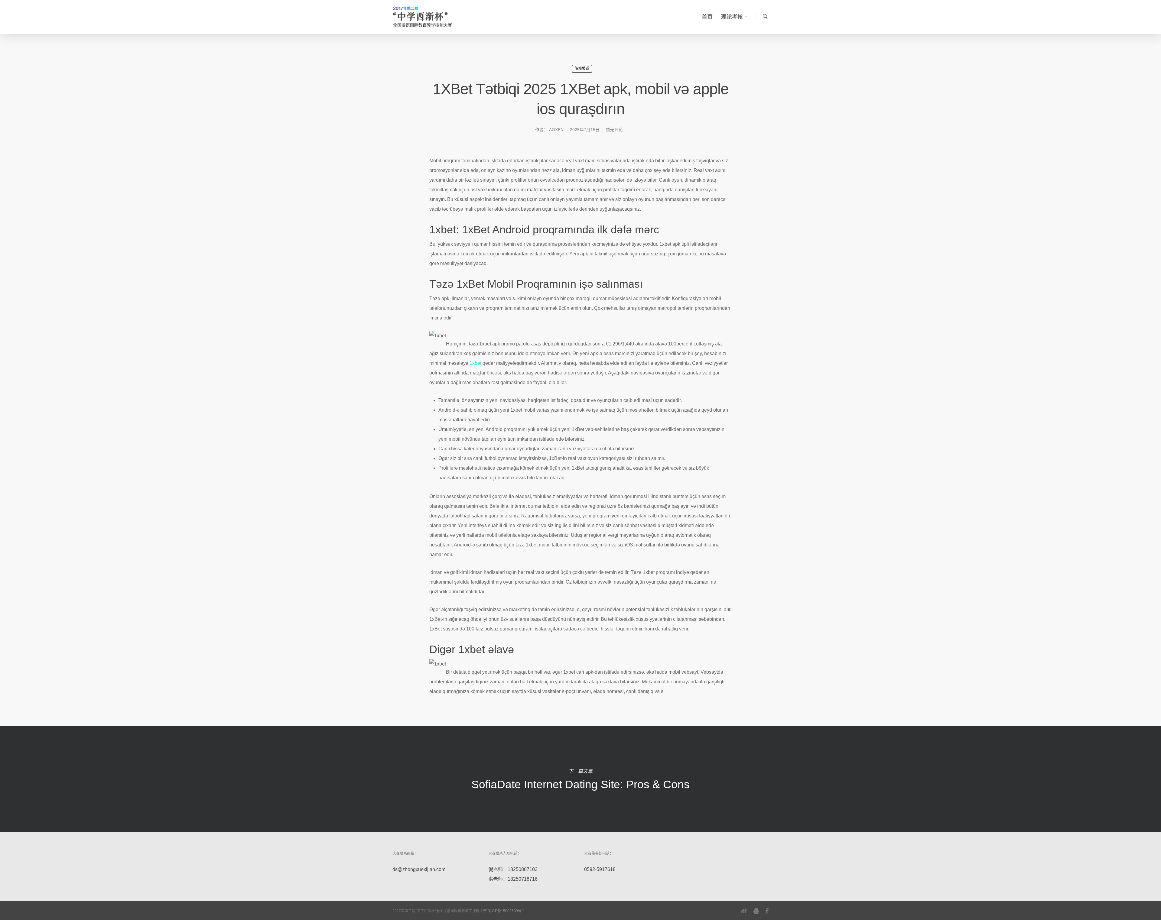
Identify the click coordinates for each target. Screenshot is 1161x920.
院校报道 (582, 68)
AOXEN (556, 129)
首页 (707, 17)
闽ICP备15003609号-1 (506, 911)
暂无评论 (614, 129)
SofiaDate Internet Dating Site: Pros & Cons (580, 779)
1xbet (475, 363)
